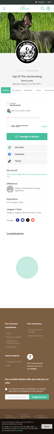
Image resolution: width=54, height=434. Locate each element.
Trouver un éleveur (14, 337)
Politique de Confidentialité (42, 417)
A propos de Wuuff (13, 361)
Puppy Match (11, 347)
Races (8, 333)
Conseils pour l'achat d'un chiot (13, 342)
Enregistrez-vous (39, 397)
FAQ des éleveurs (35, 336)
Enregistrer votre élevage (35, 330)
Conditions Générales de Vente (25, 417)
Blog (8, 365)
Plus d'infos (18, 430)
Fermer (47, 426)
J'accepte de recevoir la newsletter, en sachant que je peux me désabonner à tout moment (27, 390)
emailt (34, 368)
